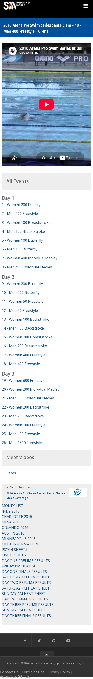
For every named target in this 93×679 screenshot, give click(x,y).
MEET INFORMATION (20, 544)
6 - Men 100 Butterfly (19, 249)
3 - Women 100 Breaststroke (26, 222)
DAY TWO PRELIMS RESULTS (26, 582)
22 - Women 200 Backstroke (25, 407)
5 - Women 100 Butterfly (22, 240)
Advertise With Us (15, 676)
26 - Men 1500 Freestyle (22, 442)
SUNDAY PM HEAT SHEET (24, 609)
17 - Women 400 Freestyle (23, 354)
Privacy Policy (58, 671)
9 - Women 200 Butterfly (22, 283)
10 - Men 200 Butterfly (21, 292)
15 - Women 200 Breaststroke (27, 337)
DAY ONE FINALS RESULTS (24, 571)
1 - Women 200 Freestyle (22, 204)
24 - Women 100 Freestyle (23, 424)
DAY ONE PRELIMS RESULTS (26, 560)
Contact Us (9, 671)
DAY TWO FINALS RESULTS (25, 599)
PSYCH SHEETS (14, 549)
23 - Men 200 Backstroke (23, 416)
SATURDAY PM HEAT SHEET (26, 588)
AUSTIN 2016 (13, 533)
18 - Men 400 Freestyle (21, 363)
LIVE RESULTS (14, 555)
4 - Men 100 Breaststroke (23, 231)
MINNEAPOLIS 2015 (19, 538)
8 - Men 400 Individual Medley (27, 267)
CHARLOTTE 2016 (17, 516)
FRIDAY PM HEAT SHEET (22, 566)
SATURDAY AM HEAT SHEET (26, 577)
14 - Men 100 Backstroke (23, 328)
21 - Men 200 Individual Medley (28, 398)
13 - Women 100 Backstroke (25, 319)
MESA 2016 (11, 522)
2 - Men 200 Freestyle (20, 213)
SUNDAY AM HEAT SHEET (24, 593)
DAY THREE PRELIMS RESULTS (28, 604)
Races (11, 473)
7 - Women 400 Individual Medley (29, 257)
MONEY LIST (12, 505)
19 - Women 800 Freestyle (23, 380)
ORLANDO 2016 (15, 527)
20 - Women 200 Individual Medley (30, 389)
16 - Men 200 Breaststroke (24, 345)
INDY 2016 (11, 511)
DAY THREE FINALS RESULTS (26, 615)
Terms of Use (32, 671)
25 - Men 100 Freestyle (21, 433)
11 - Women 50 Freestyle (22, 301)
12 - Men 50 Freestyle (20, 310)
